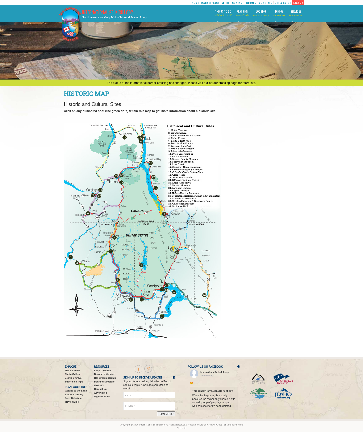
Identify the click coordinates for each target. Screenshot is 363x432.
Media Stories (72, 370)
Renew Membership (105, 377)
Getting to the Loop (76, 390)
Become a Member (104, 374)
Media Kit (99, 385)
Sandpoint (231, 424)
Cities (225, 2)
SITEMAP (181, 428)
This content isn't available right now (212, 390)
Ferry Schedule (73, 397)
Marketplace (210, 2)
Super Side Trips (74, 381)
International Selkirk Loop (107, 12)
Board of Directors (104, 381)
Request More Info (259, 2)
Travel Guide (72, 401)
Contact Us (100, 388)
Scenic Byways (73, 377)
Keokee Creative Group (210, 424)
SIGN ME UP (166, 414)
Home (195, 2)
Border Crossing (74, 394)
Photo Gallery (72, 374)
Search (298, 2)
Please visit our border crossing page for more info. (222, 83)
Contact (238, 2)
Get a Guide (283, 2)
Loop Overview (102, 370)
